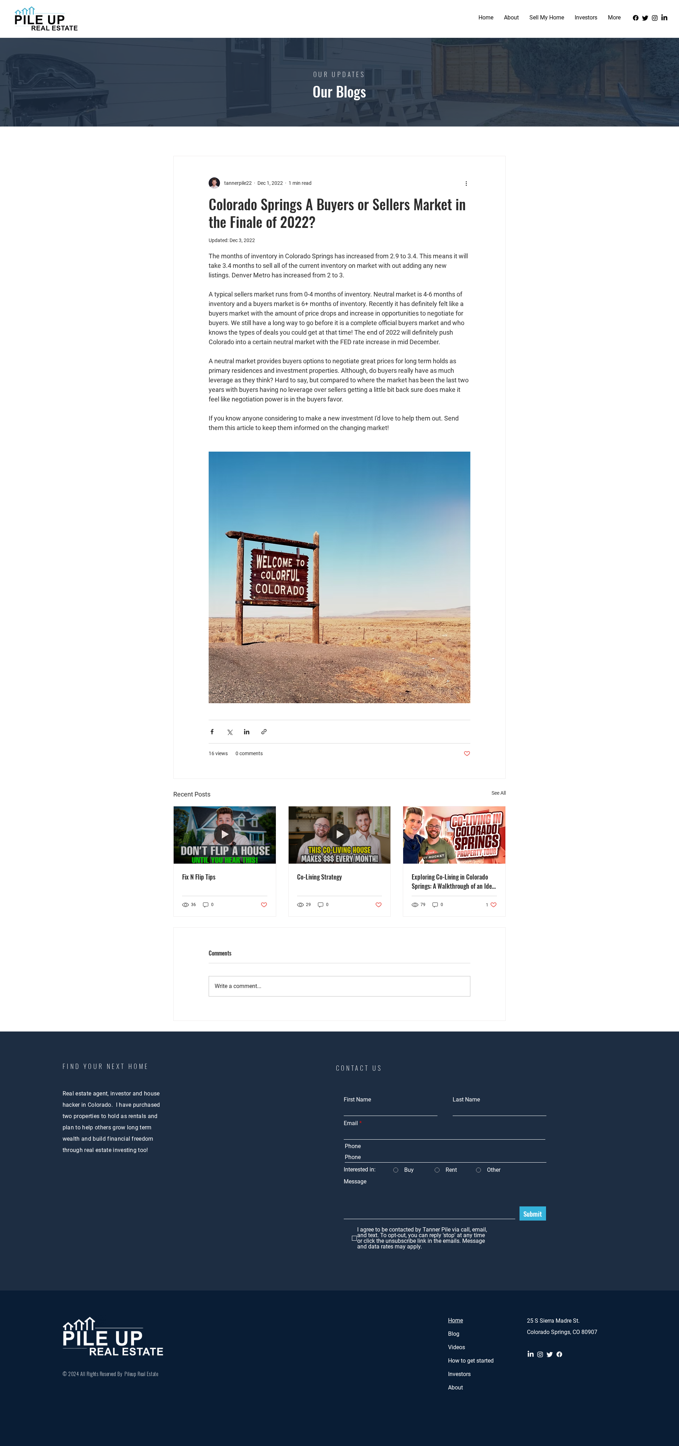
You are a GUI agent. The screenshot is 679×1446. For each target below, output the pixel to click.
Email (351, 1123)
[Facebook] (635, 18)
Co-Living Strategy (319, 876)
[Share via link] (264, 731)
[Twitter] (645, 18)
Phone (353, 1146)
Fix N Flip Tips (198, 876)
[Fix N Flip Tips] (225, 835)
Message (355, 1182)
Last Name (466, 1100)
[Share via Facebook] (212, 731)
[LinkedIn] (664, 18)
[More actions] (466, 183)
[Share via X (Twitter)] (229, 731)
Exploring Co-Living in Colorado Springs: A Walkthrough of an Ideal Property (454, 881)
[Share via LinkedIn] (246, 731)
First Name (357, 1100)
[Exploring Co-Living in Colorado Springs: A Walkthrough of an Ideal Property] (454, 835)
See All (499, 793)
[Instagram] (654, 18)
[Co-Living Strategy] (340, 835)
